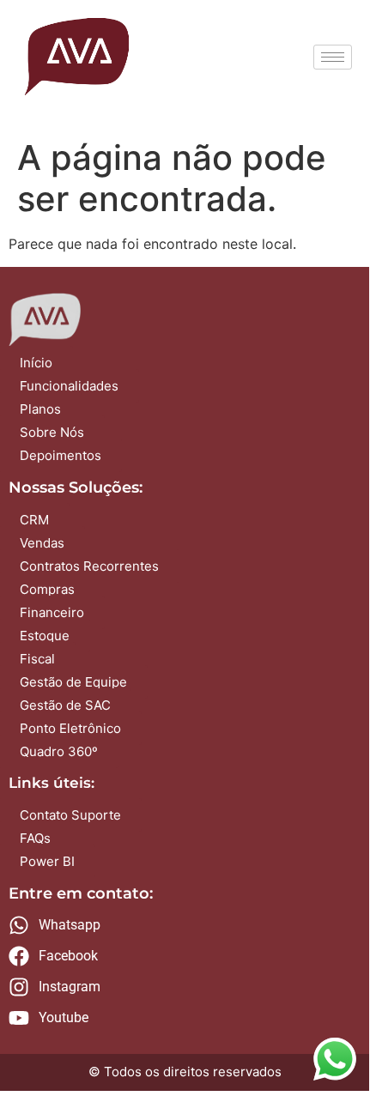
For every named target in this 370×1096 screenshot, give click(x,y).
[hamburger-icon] (332, 57)
